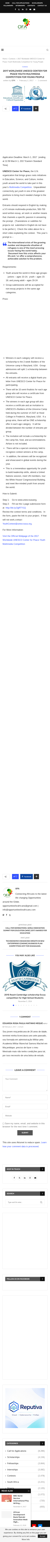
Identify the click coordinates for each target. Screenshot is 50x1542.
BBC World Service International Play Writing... (21, 1499)
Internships (20, 5)
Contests (31, 5)
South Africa (26, 1482)
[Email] (34, 9)
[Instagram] (26, 9)
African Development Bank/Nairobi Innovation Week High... (20, 1517)
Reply (45, 1023)
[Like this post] (16, 108)
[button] (5, 983)
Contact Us (42, 5)
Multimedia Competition (20, 187)
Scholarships (37, 3)
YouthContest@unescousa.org (17, 524)
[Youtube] (30, 9)
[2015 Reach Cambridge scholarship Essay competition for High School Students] (25, 976)
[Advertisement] (25, 37)
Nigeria (26, 1488)
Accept (42, 1536)
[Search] (47, 50)
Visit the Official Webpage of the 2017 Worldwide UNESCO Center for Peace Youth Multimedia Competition (24, 540)
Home (7, 3)
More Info (26, 1539)
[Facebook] (15, 9)
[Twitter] (19, 9)
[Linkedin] (22, 9)
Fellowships (8, 5)
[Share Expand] (35, 108)
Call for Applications (20, 3)
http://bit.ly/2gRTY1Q (16, 508)
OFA (13, 80)
